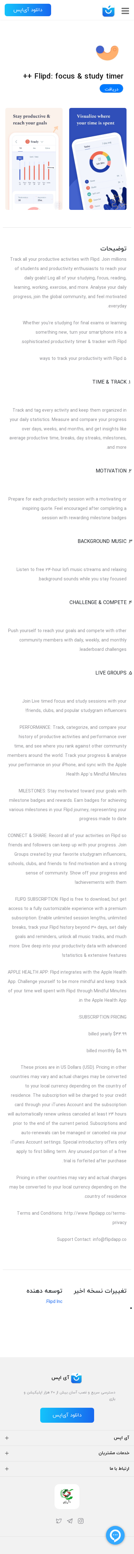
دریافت (111, 89)
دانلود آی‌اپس (27, 10)
